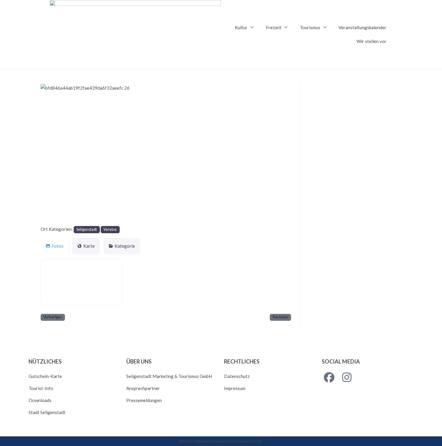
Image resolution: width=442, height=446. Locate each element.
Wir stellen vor (371, 41)
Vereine (110, 229)
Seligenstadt (86, 229)
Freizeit (273, 27)
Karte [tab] (89, 246)
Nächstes (280, 317)
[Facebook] (329, 377)
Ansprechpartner (143, 388)
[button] (59, 154)
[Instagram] (346, 377)
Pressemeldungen (144, 400)
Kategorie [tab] (125, 246)
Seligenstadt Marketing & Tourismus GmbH (169, 376)
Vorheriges (52, 317)
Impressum (234, 388)
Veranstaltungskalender (362, 27)
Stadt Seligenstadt (47, 412)
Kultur (241, 27)
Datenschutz (237, 376)
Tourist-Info (41, 388)
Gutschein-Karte (45, 376)
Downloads (40, 400)
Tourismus (310, 27)
